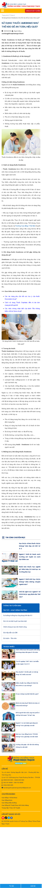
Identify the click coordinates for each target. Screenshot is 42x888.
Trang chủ (5, 15)
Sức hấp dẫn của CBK (10, 633)
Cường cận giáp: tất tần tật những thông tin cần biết (27, 746)
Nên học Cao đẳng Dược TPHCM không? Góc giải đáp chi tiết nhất (27, 735)
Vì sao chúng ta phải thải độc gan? (27, 694)
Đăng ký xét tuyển (33, 11)
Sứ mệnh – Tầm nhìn (10, 638)
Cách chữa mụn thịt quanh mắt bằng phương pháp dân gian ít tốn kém (28, 651)
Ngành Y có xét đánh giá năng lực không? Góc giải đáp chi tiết (27, 724)
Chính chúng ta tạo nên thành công (15, 627)
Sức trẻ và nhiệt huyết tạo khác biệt (15, 621)
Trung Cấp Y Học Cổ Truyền (11, 808)
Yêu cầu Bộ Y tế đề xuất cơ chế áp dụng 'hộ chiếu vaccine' (27, 673)
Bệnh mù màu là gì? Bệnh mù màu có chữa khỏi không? (28, 704)
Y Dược (11, 15)
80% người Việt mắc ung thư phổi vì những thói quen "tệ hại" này (27, 714)
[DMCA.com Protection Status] (21, 763)
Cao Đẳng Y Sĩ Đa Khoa (9, 797)
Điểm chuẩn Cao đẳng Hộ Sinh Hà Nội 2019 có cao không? (27, 684)
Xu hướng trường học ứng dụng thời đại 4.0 (17, 615)
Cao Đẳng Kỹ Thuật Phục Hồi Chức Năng (15, 805)
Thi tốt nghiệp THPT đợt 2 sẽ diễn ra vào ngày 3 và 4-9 (27, 663)
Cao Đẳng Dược (7, 800)
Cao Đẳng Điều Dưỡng (9, 803)
